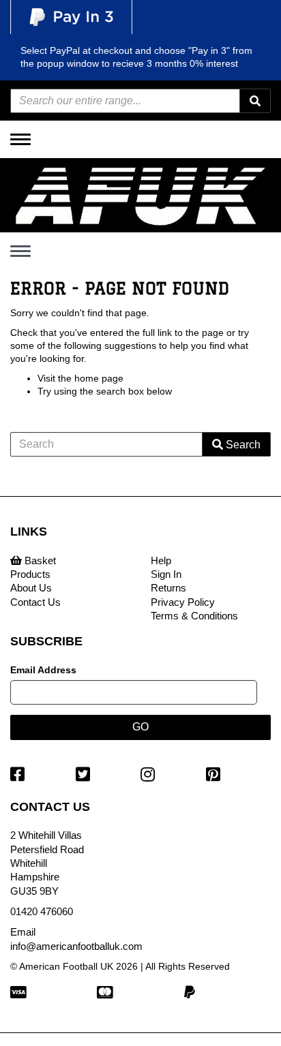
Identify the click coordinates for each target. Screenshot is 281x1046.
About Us (31, 588)
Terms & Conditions (194, 615)
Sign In (166, 574)
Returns (168, 588)
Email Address (43, 669)
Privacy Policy (183, 602)
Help (161, 560)
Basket (39, 560)
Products (30, 574)
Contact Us (35, 602)
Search (242, 444)
